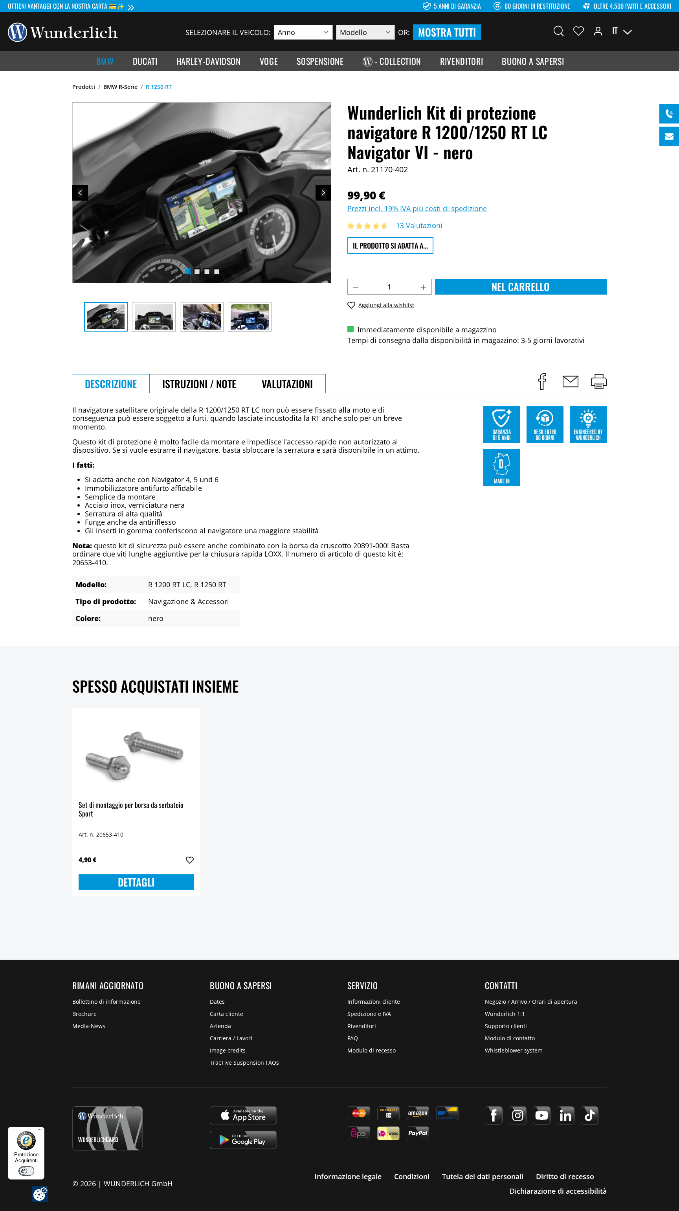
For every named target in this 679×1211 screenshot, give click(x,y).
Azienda (220, 1026)
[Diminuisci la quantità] (355, 287)
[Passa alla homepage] (63, 31)
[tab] (111, 383)
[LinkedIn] (565, 1115)
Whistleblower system (514, 1050)
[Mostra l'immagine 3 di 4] (206, 271)
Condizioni (411, 1176)
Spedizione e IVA (369, 1013)
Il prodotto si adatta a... (390, 245)
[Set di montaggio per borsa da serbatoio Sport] (136, 753)
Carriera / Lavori (231, 1038)
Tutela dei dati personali (482, 1176)
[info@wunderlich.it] (669, 136)
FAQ (352, 1038)
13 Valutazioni (419, 225)
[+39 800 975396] (669, 113)
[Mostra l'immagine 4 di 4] (216, 271)
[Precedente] (80, 193)
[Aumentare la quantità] (423, 287)
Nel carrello (521, 286)
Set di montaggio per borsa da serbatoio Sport (131, 809)
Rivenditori (361, 1026)
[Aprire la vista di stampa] (599, 381)
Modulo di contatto (510, 1038)
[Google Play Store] (243, 1140)
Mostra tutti (447, 32)
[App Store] (243, 1115)
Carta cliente (226, 1013)
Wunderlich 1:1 (505, 1013)
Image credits (228, 1050)
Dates (217, 1001)
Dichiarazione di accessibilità (558, 1191)
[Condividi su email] (570, 381)
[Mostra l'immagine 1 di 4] (187, 271)
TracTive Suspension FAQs (244, 1062)
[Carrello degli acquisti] (666, 31)
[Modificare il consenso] (40, 1194)
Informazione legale (348, 1176)
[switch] (26, 1171)
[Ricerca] (559, 31)
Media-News (88, 1026)
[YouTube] (542, 1115)
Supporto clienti (506, 1026)
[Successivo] (323, 193)
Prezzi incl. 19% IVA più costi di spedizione (417, 208)
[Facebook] (494, 1115)
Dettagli (136, 882)
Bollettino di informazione (106, 1001)
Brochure (84, 1013)
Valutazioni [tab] (287, 383)
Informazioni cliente (373, 1001)
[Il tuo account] (598, 31)
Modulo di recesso (371, 1050)
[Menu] (39, 1131)
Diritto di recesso (565, 1176)
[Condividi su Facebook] (542, 381)
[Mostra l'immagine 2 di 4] (197, 271)
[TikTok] (589, 1115)
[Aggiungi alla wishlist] (190, 860)
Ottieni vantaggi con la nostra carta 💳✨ (66, 6)
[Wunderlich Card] (107, 1128)
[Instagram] (518, 1115)
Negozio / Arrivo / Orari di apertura (531, 1001)
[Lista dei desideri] (579, 31)
